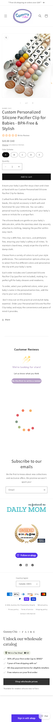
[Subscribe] (44, 490)
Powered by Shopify (27, 605)
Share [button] (7, 319)
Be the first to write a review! (26, 381)
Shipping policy (41, 609)
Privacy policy (13, 609)
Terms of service (27, 609)
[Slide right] (33, 103)
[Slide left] (20, 103)
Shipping (5, 145)
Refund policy (43, 605)
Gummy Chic (15, 605)
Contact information (27, 614)
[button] (6, 16)
